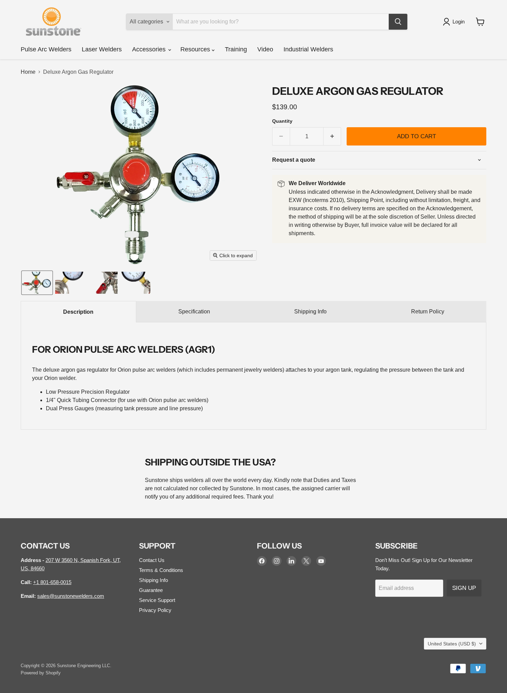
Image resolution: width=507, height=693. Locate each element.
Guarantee (151, 590)
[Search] (398, 22)
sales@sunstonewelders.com (70, 596)
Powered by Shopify (41, 672)
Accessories (149, 49)
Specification (194, 311)
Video (265, 49)
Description (78, 312)
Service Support (157, 600)
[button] (455, 22)
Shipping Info (310, 311)
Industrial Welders (308, 49)
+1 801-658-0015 (52, 582)
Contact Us (152, 560)
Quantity (282, 121)
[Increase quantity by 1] (332, 136)
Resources (196, 49)
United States (452, 643)
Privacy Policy (155, 610)
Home (28, 72)
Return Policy (427, 311)
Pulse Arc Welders (46, 49)
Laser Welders (102, 49)
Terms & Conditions (161, 570)
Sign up (464, 588)
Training (236, 49)
